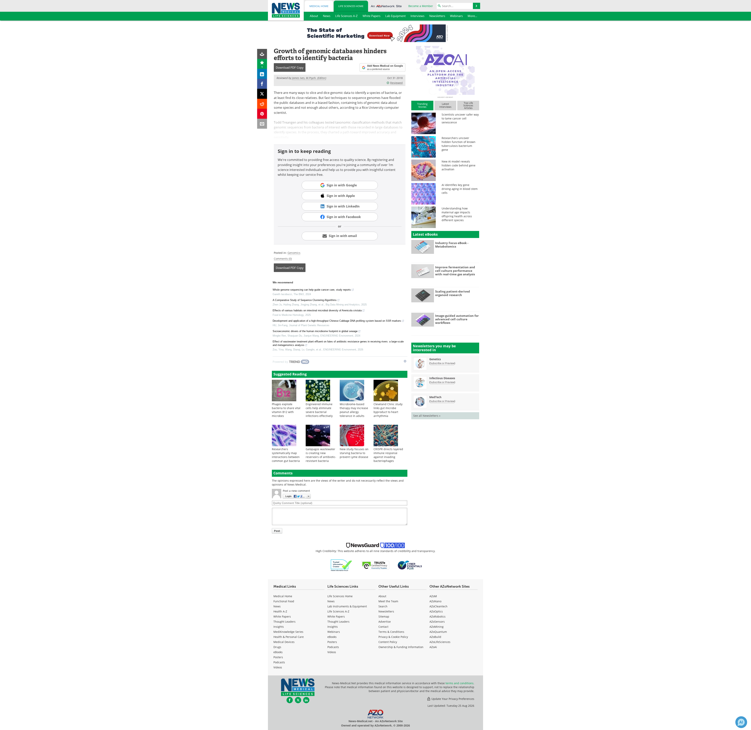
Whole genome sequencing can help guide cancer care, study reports (312, 289)
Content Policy (387, 642)
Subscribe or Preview (442, 363)
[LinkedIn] (262, 74)
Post (277, 531)
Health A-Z (280, 611)
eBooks (278, 652)
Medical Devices (284, 642)
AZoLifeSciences (439, 642)
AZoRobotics (437, 616)
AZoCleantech (438, 606)
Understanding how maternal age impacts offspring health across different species (457, 214)
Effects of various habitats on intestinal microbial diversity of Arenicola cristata (317, 310)
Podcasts (279, 662)
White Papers (282, 616)
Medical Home (318, 6)
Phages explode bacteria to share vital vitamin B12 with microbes (286, 410)
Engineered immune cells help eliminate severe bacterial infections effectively (319, 410)
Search (382, 606)
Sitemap (383, 616)
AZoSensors (437, 621)
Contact (383, 627)
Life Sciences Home (350, 6)
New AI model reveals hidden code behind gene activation (458, 165)
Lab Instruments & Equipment (347, 606)
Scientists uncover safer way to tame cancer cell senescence (460, 118)
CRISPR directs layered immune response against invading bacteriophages (388, 455)
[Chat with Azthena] (741, 722)
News (277, 606)
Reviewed (396, 83)
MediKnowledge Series (288, 632)
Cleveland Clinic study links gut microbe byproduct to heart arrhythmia (388, 410)
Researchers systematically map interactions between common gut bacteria (286, 455)
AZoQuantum (438, 632)
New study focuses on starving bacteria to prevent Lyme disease (354, 453)
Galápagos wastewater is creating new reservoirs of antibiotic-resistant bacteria (321, 455)
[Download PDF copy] (262, 54)
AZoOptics (436, 611)
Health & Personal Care (288, 637)
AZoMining (436, 627)
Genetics (435, 359)
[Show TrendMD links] (405, 361)
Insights (278, 627)
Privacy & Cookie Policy (393, 637)
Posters (278, 657)
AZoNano (435, 601)
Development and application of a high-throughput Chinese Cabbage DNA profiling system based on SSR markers (337, 320)
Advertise (384, 621)
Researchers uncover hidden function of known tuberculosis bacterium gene (458, 144)
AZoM (433, 596)
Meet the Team (388, 601)
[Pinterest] (262, 114)
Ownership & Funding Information (400, 647)
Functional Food (283, 601)
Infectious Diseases (442, 378)
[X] (262, 94)
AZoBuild (435, 637)
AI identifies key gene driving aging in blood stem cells (460, 189)
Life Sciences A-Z (338, 611)
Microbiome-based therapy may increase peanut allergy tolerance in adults (354, 410)
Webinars (333, 632)
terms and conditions (459, 683)
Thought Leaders (284, 621)
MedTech (435, 397)
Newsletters (386, 611)
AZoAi (433, 647)
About (382, 596)
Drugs (277, 647)
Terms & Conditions (391, 632)
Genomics (293, 253)
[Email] (262, 124)
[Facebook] (262, 84)
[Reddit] (262, 104)
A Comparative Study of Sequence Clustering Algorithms (305, 300)
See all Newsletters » (426, 416)
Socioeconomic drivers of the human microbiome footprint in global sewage (315, 331)
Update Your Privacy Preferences (452, 699)
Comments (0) (283, 258)
